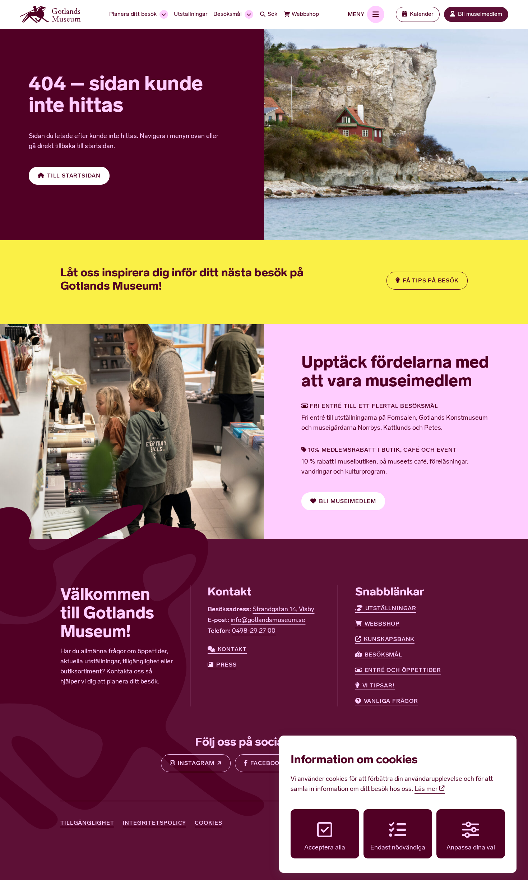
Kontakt (232, 649)
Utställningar (390, 608)
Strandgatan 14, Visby (283, 610)
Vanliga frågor (391, 700)
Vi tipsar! (378, 685)
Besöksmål (383, 654)
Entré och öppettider (403, 670)
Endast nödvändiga (397, 848)
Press (226, 664)
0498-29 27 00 (253, 631)
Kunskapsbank (389, 639)
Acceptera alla (324, 848)
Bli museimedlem (347, 501)
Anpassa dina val (470, 848)
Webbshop (382, 623)
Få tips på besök (431, 280)
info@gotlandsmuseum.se (268, 620)
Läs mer (426, 789)
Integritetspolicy (154, 822)
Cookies (208, 822)
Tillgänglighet (87, 822)
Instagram (196, 763)
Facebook (267, 763)
